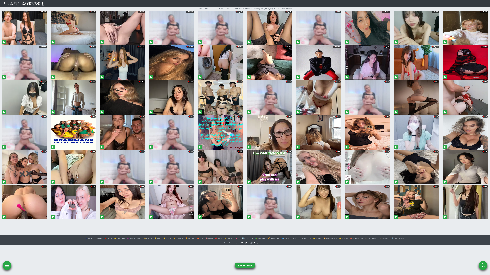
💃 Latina (108, 238)
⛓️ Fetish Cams (304, 238)
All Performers (257, 243)
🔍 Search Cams (398, 238)
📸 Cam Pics (384, 238)
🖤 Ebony (98, 238)
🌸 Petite (209, 238)
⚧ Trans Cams (274, 238)
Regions (237, 243)
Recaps (248, 243)
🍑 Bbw (200, 238)
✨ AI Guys (343, 238)
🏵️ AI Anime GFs (330, 238)
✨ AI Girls (317, 238)
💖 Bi (237, 238)
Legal (265, 243)
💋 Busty (218, 238)
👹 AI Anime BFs (356, 238)
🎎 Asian (88, 238)
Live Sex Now (245, 265)
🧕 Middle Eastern (134, 238)
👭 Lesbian (228, 238)
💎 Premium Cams (289, 238)
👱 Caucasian (119, 238)
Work (243, 243)
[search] (483, 265)
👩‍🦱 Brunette (178, 238)
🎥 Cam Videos (371, 238)
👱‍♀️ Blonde (167, 238)
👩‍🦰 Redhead (190, 238)
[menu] (7, 265)
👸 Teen (157, 238)
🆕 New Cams (247, 238)
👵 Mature (148, 238)
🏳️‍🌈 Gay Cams (260, 238)
